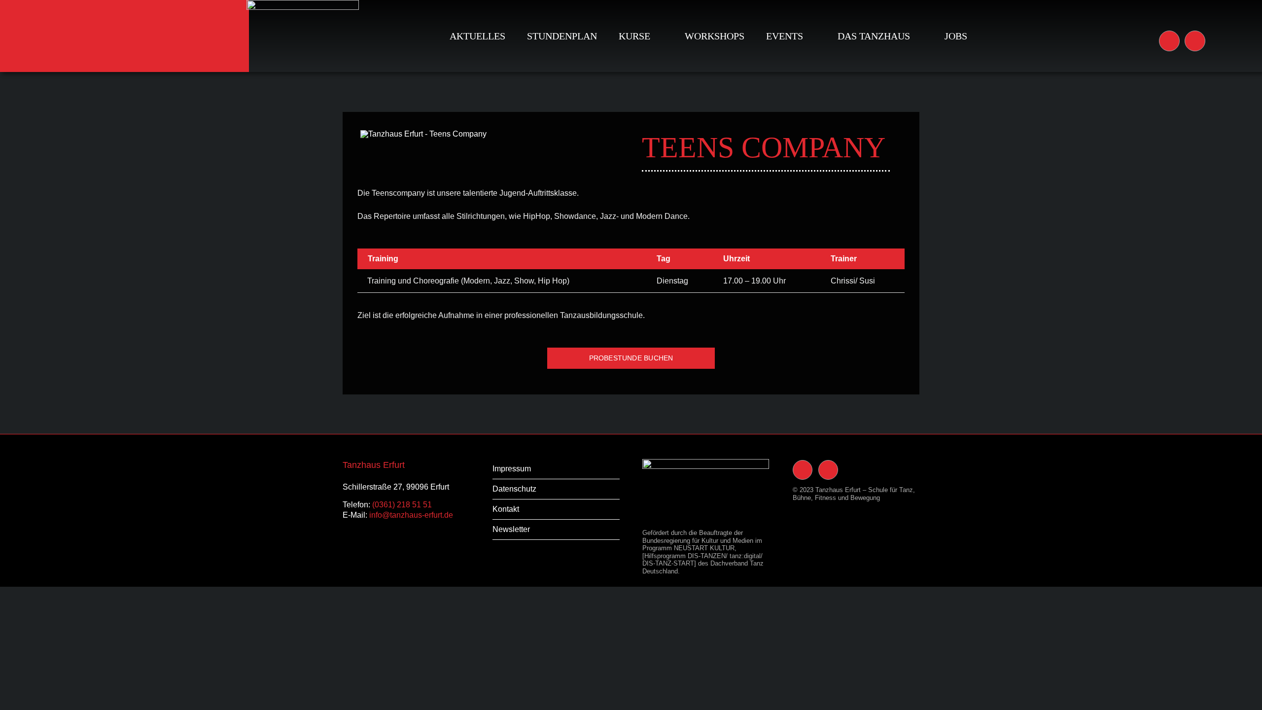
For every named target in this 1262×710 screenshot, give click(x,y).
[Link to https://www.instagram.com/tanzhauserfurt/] (1169, 41)
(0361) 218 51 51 (402, 504)
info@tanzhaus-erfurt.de (411, 515)
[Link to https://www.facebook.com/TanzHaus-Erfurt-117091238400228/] (1195, 41)
